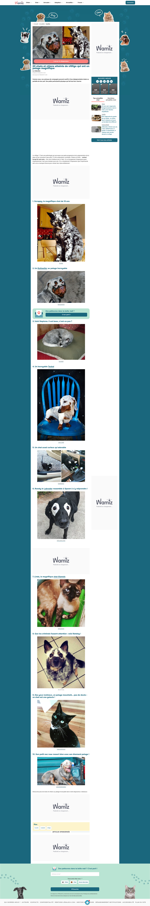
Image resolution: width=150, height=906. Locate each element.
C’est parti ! (66, 315)
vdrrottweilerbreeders (61, 786)
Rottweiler (42, 268)
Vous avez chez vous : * (75, 879)
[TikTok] (108, 81)
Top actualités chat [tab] (98, 99)
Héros (103, 104)
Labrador (48, 488)
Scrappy (61, 263)
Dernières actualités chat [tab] (111, 99)
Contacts (34, 902)
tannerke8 (61, 361)
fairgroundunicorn (61, 749)
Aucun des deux (83, 882)
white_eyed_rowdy (61, 540)
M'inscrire (75, 889)
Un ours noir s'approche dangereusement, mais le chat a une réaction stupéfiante (109, 108)
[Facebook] (97, 81)
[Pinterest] (111, 81)
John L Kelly (61, 442)
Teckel (51, 366)
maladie (43, 828)
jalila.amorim (61, 628)
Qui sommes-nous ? (12, 902)
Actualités (42, 24)
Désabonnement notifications (108, 902)
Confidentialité (46, 902)
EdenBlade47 (61, 483)
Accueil (36, 24)
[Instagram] (104, 81)
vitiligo (49, 828)
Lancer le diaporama (61, 61)
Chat (75, 882)
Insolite (48, 24)
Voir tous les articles (104, 140)
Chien (66, 882)
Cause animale (105, 124)
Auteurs (25, 902)
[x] (101, 81)
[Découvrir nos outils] (87, 902)
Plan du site (140, 902)
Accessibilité (128, 902)
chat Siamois (59, 576)
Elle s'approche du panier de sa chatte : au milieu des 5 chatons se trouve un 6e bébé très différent (109, 119)
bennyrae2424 (61, 304)
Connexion (130, 2)
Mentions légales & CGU (65, 902)
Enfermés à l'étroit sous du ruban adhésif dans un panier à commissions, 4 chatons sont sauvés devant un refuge (109, 130)
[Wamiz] (19, 2)
